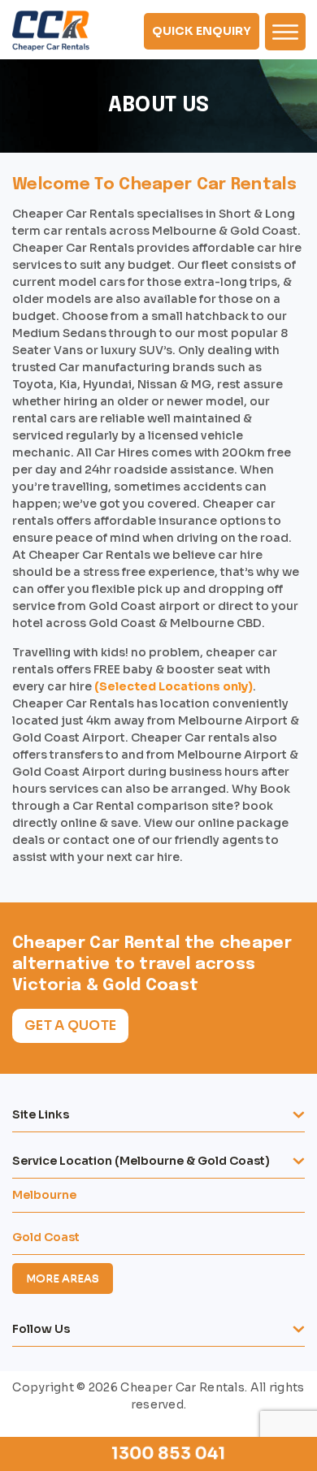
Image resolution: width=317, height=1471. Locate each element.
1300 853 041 (169, 1454)
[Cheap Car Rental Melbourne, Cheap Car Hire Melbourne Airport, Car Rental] (50, 31)
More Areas (62, 1278)
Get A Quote (70, 1025)
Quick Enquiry (201, 31)
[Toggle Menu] (285, 31)
